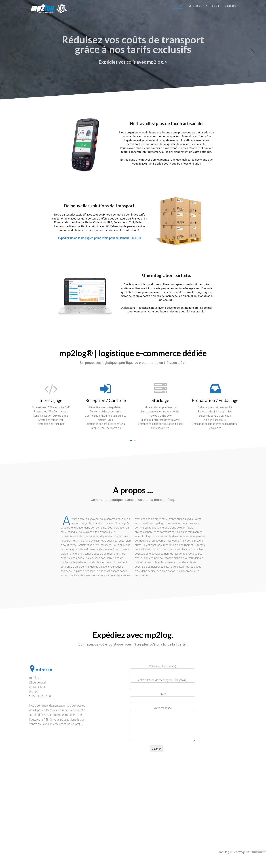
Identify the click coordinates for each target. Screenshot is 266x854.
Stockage (160, 400)
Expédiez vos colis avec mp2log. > (133, 62)
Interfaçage (50, 400)
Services (194, 5)
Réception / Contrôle (105, 400)
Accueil (177, 5)
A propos (212, 5)
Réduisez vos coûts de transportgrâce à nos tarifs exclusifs (133, 44)
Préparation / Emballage (215, 400)
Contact (230, 5)
